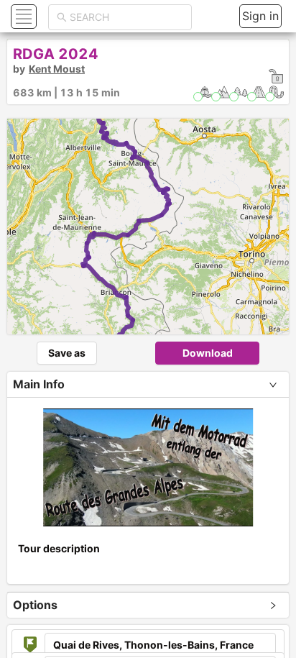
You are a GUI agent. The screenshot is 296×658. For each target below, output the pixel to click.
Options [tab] (35, 605)
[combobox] (126, 17)
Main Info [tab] (39, 384)
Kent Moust (57, 69)
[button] (22, 16)
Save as (66, 353)
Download (207, 353)
